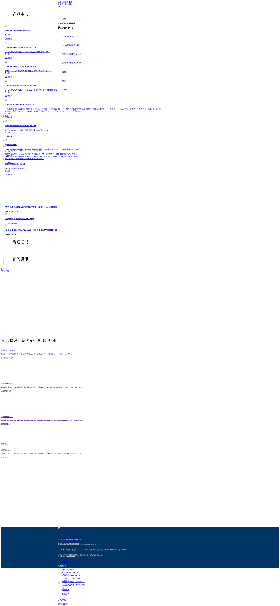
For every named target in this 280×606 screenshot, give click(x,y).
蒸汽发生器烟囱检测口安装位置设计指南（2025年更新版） (32, 207)
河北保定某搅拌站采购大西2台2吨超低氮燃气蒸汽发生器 (31, 230)
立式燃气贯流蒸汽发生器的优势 (19, 219)
